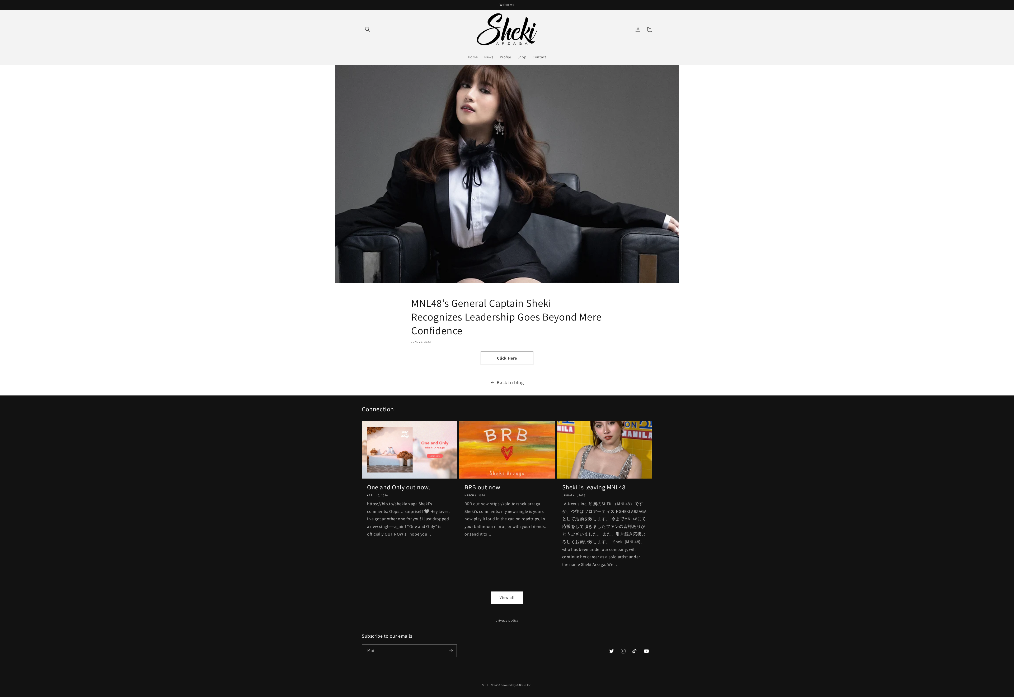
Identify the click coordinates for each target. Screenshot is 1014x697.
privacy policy (506, 620)
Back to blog (510, 382)
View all (507, 597)
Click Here (507, 358)
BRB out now (482, 487)
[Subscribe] (451, 651)
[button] (367, 29)
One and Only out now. (398, 487)
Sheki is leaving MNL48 (594, 487)
